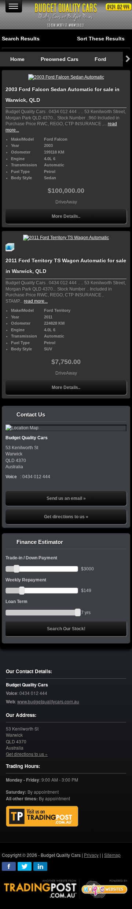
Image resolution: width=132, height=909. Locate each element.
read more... (36, 301)
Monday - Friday (22, 780)
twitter (25, 866)
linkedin (40, 866)
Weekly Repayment (26, 579)
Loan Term (16, 601)
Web (10, 702)
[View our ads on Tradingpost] (42, 817)
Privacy (91, 855)
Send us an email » (66, 498)
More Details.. (66, 216)
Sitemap (112, 855)
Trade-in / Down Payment (31, 557)
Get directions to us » (66, 516)
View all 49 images (11, 247)
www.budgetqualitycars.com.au (48, 701)
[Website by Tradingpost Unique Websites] (66, 888)
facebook (9, 866)
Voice (11, 693)
